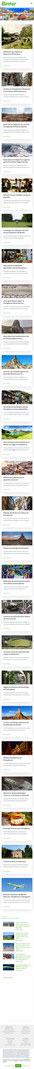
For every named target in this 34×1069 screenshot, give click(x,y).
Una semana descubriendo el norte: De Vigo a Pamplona (16, 443)
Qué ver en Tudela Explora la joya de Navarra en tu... (15, 372)
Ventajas (26, 1041)
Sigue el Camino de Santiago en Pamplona (16, 688)
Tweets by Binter (8, 977)
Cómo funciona (25, 1040)
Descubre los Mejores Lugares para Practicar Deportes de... (16, 161)
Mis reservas (26, 1030)
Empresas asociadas (26, 1043)
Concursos (10, 1040)
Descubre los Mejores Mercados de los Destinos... (15, 266)
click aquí (27, 1057)
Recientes (4, 918)
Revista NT (9, 1041)
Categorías (16, 918)
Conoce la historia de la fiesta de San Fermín (16, 617)
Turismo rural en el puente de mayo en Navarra (16, 653)
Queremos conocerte (10, 1045)
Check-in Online (25, 1028)
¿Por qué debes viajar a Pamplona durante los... (14, 302)
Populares (10, 918)
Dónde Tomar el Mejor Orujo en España (17, 196)
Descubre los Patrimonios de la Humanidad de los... (16, 337)
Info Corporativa (10, 1038)
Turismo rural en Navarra (14, 861)
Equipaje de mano (9, 1028)
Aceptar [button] (18, 1065)
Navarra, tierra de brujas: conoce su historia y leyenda (16, 794)
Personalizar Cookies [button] (9, 1065)
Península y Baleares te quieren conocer (13, 478)
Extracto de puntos (25, 1031)
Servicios (25, 1027)
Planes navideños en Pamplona (12, 759)
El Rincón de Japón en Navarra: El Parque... (13, 53)
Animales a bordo (9, 1033)
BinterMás (25, 1038)
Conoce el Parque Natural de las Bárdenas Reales (16, 723)
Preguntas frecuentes (26, 1045)
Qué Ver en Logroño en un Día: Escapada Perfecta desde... (16, 125)
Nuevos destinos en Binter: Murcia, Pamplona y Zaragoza (16, 895)
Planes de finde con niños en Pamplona (16, 514)
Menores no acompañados (9, 1031)
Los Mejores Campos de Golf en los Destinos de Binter (15, 231)
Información (9, 1027)
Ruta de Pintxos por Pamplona (16, 828)
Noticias (10, 1043)
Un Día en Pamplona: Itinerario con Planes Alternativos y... (16, 90)
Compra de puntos (25, 1033)
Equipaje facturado (9, 1030)
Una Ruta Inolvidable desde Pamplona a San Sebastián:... (16, 408)
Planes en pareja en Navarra (16, 548)
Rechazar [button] (26, 1065)
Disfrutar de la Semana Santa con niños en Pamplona (16, 582)
